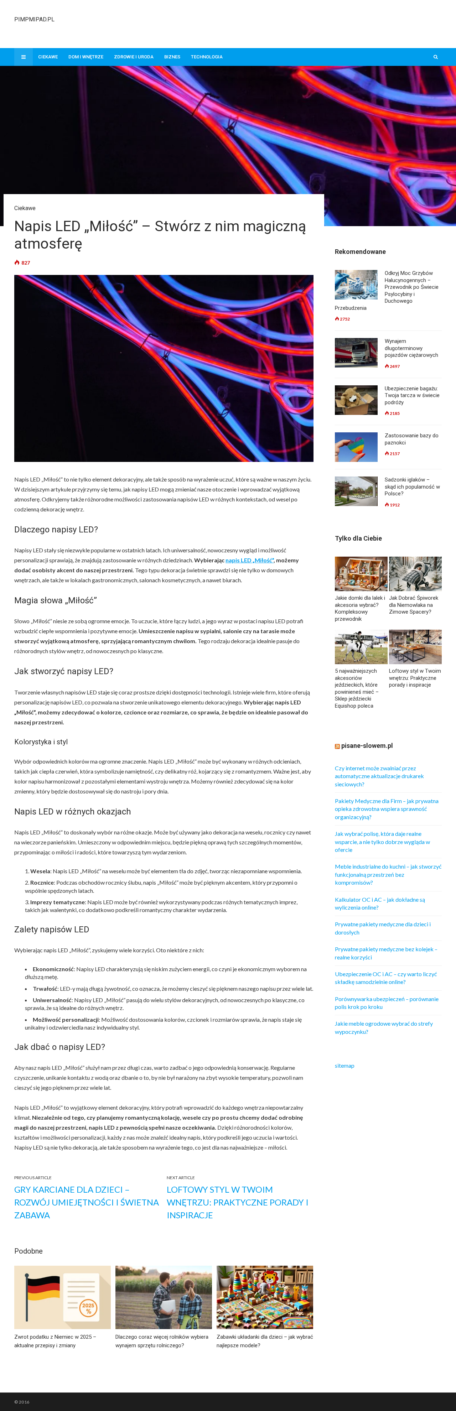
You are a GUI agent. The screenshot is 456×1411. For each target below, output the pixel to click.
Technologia (207, 56)
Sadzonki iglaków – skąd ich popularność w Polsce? (412, 487)
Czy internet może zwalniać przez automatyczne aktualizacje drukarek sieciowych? (379, 776)
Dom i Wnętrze (85, 56)
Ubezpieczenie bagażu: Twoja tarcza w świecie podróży (412, 395)
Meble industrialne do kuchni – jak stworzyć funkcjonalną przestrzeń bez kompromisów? (388, 874)
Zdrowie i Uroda (134, 56)
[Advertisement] (312, 23)
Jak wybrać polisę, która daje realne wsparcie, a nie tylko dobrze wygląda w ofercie (382, 841)
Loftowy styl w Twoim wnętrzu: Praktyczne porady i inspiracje (238, 1202)
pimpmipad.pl (34, 19)
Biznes (172, 56)
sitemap (344, 1065)
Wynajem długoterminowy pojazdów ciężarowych (411, 348)
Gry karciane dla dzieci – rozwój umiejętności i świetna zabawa (86, 1202)
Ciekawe (48, 56)
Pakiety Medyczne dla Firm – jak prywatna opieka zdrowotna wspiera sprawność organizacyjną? (387, 808)
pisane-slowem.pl (367, 745)
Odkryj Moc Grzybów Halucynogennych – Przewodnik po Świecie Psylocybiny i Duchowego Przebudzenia (387, 290)
